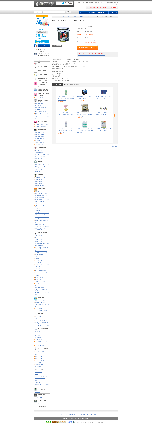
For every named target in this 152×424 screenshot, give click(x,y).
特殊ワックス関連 (39, 144)
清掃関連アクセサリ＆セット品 (42, 284)
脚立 (36, 294)
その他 (36, 386)
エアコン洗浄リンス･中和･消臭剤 (42, 305)
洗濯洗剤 (37, 191)
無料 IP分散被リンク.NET (78, 422)
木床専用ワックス (39, 150)
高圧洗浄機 (37, 382)
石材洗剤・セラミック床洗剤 (42, 213)
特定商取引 (103, 12)
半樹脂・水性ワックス (40, 142)
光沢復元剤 (37, 140)
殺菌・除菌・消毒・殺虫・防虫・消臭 (42, 217)
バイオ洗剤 (37, 392)
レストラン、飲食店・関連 (41, 111)
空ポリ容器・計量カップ (40, 287)
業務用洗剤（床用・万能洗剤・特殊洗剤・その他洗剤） (42, 194)
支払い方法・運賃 (91, 7)
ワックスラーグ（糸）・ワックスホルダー (42, 336)
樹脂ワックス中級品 (39, 134)
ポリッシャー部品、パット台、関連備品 (41, 365)
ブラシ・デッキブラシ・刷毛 (42, 264)
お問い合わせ (114, 12)
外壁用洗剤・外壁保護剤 (40, 215)
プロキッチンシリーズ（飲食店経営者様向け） (42, 229)
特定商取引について (74, 414)
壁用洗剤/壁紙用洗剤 (40, 197)
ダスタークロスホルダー (40, 277)
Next (114, 116)
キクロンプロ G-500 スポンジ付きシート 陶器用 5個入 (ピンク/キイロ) (66, 114)
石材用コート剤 (38, 169)
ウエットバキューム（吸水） (42, 376)
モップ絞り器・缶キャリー (41, 345)
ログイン (105, 7)
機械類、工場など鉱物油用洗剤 (42, 221)
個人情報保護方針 (84, 414)
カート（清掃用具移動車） (41, 270)
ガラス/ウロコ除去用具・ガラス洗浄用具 (42, 323)
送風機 (36, 380)
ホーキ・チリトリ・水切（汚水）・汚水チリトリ (42, 267)
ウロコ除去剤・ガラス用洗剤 (42, 325)
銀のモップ (44, 3)
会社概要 (93, 12)
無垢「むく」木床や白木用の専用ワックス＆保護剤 (42, 155)
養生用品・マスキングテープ (42, 292)
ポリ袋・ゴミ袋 (38, 239)
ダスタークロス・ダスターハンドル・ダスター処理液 (42, 280)
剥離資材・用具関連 (39, 185)
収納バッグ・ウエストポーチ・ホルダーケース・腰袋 (41, 251)
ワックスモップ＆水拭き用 (41, 333)
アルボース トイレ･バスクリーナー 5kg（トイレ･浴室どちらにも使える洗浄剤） (85, 130)
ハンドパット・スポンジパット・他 (42, 290)
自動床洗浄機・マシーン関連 (42, 384)
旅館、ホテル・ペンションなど (42, 114)
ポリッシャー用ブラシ (40, 356)
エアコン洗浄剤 (38, 308)
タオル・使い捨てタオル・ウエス (42, 255)
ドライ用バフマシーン (40, 378)
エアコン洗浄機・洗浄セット (42, 302)
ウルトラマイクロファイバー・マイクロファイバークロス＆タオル (42, 274)
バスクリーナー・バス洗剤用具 (42, 206)
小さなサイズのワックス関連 (42, 124)
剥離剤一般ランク (39, 179)
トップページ (84, 12)
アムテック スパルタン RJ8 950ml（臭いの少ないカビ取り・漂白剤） (65, 130)
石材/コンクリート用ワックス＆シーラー (42, 167)
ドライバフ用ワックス (40, 138)
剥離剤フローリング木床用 (41, 177)
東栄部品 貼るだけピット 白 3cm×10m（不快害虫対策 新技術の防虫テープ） (84, 114)
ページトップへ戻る (112, 146)
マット (36, 237)
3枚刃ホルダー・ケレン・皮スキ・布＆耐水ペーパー (41, 248)
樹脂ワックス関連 (66, 16)
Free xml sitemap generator (102, 422)
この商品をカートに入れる (88, 47)
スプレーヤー (38, 262)
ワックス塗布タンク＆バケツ (42, 339)
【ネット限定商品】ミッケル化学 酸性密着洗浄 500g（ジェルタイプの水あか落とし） (66, 98)
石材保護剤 (37, 171)
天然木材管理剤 (38, 158)
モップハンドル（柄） (40, 331)
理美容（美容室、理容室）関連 (42, 117)
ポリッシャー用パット (40, 358)
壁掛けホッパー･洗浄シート (41, 300)
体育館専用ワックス (39, 152)
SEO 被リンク (94, 422)
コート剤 (37, 403)
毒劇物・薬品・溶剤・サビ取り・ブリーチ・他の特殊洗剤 (42, 225)
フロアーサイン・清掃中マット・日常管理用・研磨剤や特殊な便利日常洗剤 (42, 243)
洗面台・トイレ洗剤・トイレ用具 (42, 202)
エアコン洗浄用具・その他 (41, 310)
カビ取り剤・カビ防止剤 (40, 209)
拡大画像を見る (57, 45)
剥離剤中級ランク (39, 181)
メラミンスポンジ (39, 235)
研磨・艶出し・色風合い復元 (42, 164)
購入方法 (99, 7)
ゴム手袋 (37, 258)
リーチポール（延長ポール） (42, 320)
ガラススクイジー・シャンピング (42, 317)
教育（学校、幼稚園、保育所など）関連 (42, 108)
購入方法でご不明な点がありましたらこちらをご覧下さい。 (91, 55)
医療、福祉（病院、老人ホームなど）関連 (42, 104)
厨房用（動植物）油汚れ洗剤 (42, 199)
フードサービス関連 (39, 97)
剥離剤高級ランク (39, 183)
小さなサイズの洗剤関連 (40, 126)
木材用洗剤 (37, 211)
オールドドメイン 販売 (87, 422)
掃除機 (36, 374)
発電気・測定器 (38, 372)
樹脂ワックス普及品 (39, 132)
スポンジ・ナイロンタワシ (41, 260)
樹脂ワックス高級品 (39, 136)
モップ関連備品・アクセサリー (42, 342)
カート (114, 7)
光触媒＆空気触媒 (39, 398)
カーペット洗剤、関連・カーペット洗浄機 (42, 361)
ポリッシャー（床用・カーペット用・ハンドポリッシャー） (42, 353)
